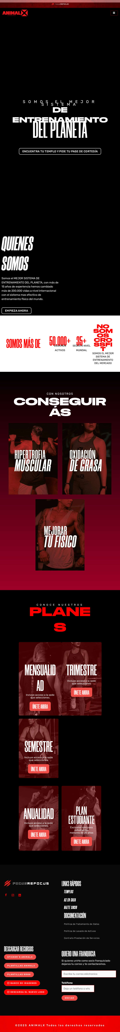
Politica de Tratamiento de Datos (81, 924)
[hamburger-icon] (114, 12)
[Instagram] (14, 895)
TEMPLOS (68, 891)
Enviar (69, 998)
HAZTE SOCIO (70, 907)
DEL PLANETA (60, 129)
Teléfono (67, 982)
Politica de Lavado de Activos (80, 931)
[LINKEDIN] (20, 895)
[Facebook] (7, 895)
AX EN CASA (70, 899)
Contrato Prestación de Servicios (82, 938)
